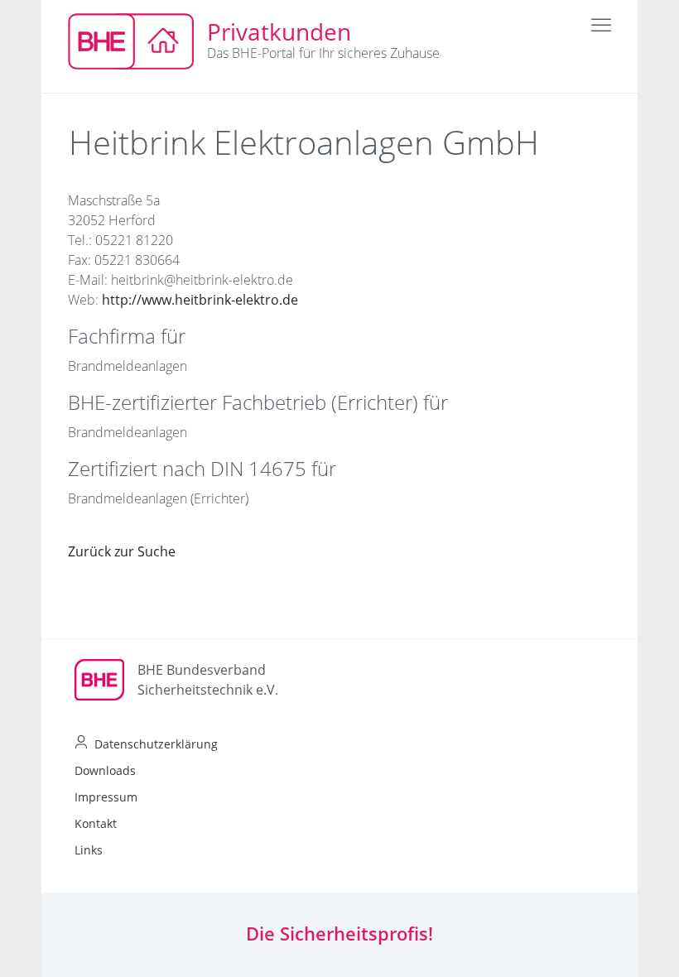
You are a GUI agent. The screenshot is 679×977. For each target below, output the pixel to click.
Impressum (106, 797)
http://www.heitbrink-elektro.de (200, 300)
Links (89, 850)
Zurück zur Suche (122, 551)
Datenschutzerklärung (156, 744)
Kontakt (96, 823)
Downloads (105, 770)
